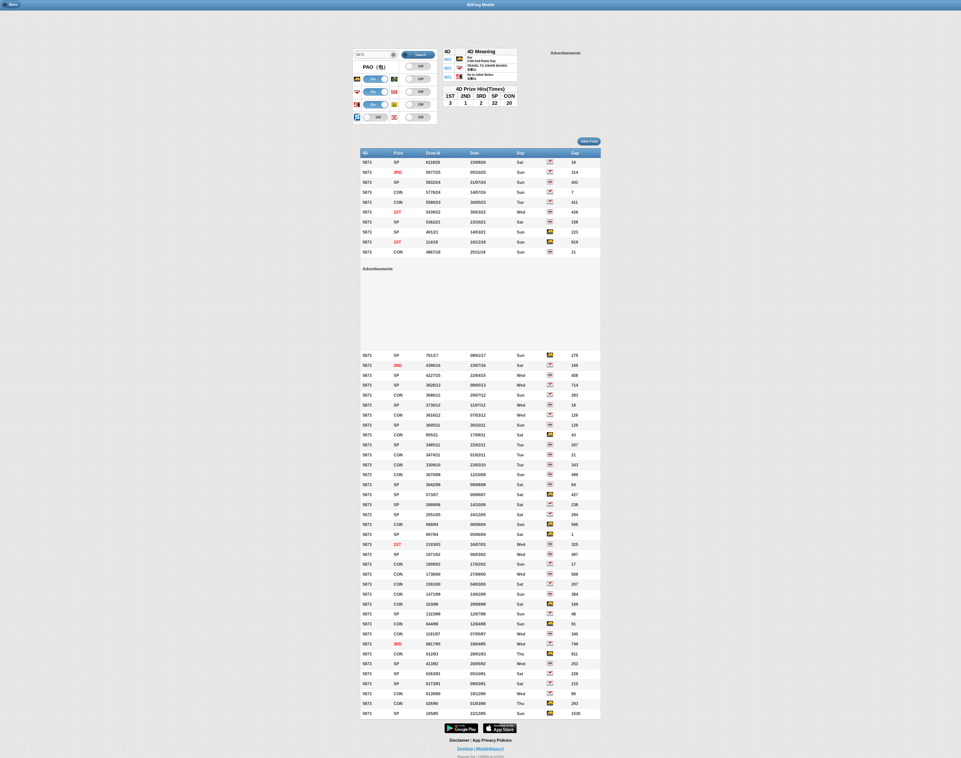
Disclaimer (459, 740)
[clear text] (393, 55)
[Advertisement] (480, 27)
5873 (447, 59)
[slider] (409, 66)
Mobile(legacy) (489, 749)
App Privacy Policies (492, 740)
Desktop (465, 749)
